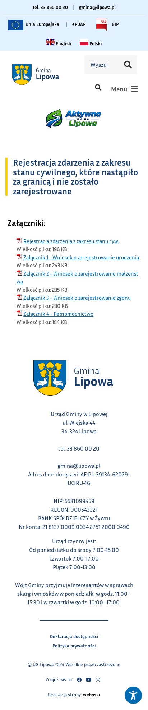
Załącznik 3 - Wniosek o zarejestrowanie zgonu (77, 297)
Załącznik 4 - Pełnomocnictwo (58, 313)
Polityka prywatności (74, 645)
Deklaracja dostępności (74, 635)
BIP (115, 22)
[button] (98, 87)
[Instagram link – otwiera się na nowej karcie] (97, 679)
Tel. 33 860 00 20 (50, 7)
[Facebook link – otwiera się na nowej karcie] (79, 679)
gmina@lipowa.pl (97, 7)
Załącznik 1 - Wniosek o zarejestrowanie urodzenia (81, 257)
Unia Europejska (41, 22)
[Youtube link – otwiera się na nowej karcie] (88, 679)
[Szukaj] (128, 64)
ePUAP (78, 24)
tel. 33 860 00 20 (79, 448)
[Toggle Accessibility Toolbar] (133, 695)
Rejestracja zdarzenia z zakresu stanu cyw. (71, 241)
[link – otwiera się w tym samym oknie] (44, 74)
